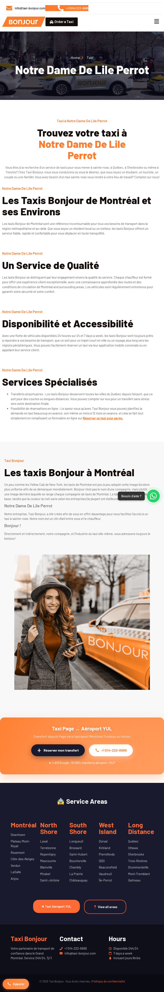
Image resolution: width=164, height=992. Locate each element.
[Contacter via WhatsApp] (153, 496)
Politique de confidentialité (108, 981)
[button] (156, 21)
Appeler (18, 984)
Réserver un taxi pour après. (103, 418)
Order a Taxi (63, 21)
